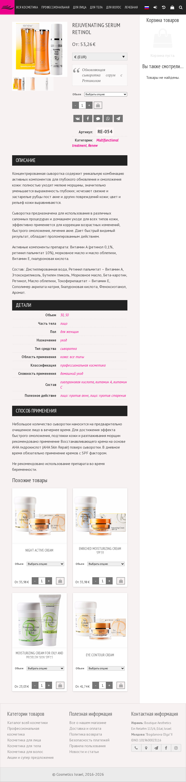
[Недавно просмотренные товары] (163, 7)
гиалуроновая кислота (77, 382)
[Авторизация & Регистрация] (155, 7)
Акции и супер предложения (30, 757)
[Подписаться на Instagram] (176, 748)
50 (67, 315)
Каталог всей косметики (27, 722)
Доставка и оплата (85, 728)
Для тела (96, 7)
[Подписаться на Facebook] (166, 748)
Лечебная (131, 7)
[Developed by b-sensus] (119, 775)
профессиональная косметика (83, 365)
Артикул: (86, 132)
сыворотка (68, 348)
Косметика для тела (24, 745)
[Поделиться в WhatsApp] (108, 118)
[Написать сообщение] (156, 748)
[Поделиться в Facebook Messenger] (97, 118)
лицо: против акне (74, 395)
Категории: (84, 140)
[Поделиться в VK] (77, 118)
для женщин (69, 331)
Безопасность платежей (89, 740)
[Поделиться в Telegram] (118, 118)
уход (63, 340)
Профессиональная (55, 7)
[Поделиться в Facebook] (87, 118)
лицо (63, 323)
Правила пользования (87, 745)
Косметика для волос (25, 751)
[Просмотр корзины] (172, 7)
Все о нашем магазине (87, 722)
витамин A (103, 382)
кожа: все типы (72, 356)
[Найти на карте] (146, 748)
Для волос (113, 7)
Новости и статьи (84, 751)
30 (62, 315)
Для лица (79, 7)
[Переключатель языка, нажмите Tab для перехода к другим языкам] (147, 7)
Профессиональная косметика (23, 731)
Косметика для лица (24, 740)
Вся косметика (27, 7)
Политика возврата (85, 734)
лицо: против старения (108, 395)
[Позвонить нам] (136, 748)
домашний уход (71, 373)
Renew (93, 145)
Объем (76, 94)
